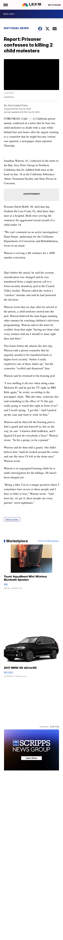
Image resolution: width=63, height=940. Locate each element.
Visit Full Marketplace (48, 541)
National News (16, 28)
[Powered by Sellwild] (54, 726)
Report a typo (12, 519)
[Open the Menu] (5, 5)
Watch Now (53, 5)
